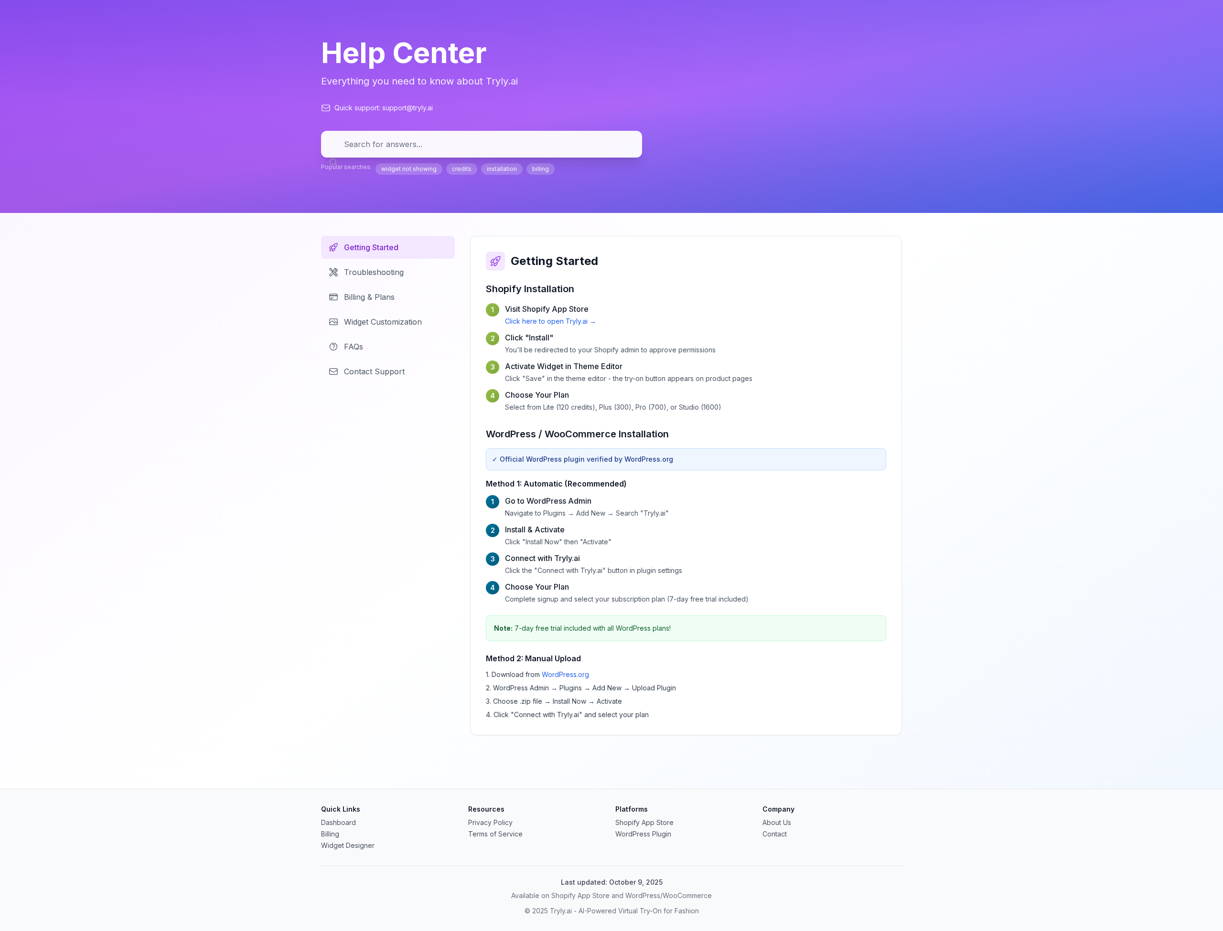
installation (502, 168)
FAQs (353, 346)
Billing (330, 834)
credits (462, 168)
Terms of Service (495, 834)
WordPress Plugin (643, 834)
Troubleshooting (374, 272)
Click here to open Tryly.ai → (550, 321)
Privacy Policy (490, 822)
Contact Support (374, 371)
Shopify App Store (644, 822)
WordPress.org (565, 674)
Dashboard (338, 822)
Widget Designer (348, 845)
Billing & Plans (369, 297)
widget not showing (409, 168)
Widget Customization (383, 322)
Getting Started (371, 247)
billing (540, 168)
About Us (776, 822)
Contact (774, 834)
